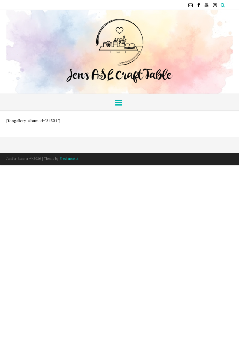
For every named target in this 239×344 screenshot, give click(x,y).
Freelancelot (68, 159)
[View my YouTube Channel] (206, 5)
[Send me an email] (190, 5)
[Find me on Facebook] (198, 5)
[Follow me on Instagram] (215, 5)
